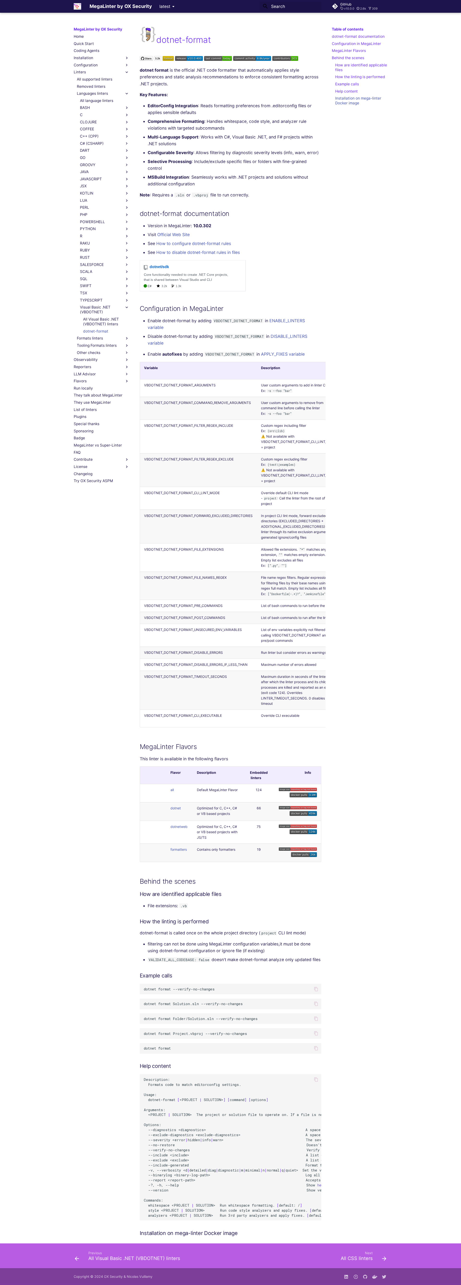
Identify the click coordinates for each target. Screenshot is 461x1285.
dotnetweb (179, 827)
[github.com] (356, 1276)
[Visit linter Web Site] (148, 40)
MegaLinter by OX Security (98, 29)
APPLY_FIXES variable (283, 354)
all (172, 790)
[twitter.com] (384, 1276)
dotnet (175, 808)
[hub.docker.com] (374, 1276)
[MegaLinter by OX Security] (77, 6)
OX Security (113, 1276)
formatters (178, 849)
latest (164, 6)
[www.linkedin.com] (346, 1276)
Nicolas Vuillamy (139, 1276)
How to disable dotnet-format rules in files (198, 252)
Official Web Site (173, 234)
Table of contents (348, 29)
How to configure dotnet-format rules (193, 243)
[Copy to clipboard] (316, 989)
